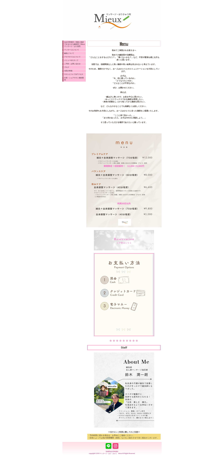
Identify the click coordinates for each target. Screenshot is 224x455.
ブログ (66, 67)
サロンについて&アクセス (73, 74)
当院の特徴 (68, 71)
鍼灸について (69, 53)
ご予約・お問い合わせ (72, 64)
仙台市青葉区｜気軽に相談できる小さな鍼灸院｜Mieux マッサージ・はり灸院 (74, 44)
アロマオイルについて (72, 57)
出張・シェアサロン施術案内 (74, 79)
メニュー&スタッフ (71, 60)
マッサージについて (71, 50)
